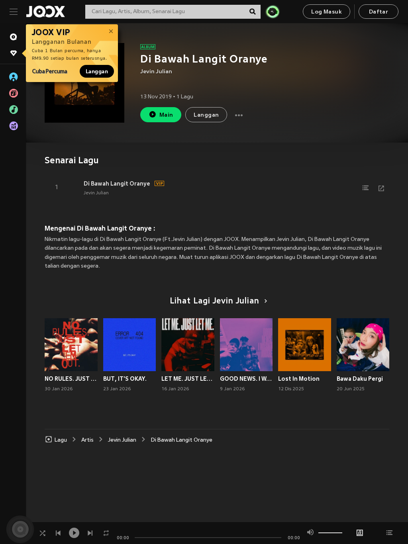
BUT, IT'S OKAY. (125, 379)
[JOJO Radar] (272, 12)
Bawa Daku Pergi (360, 379)
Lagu (61, 440)
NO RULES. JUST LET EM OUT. (71, 379)
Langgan (97, 71)
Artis (87, 440)
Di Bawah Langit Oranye (117, 183)
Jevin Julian (156, 72)
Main (166, 115)
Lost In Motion (299, 379)
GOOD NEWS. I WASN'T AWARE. (246, 379)
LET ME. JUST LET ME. (187, 379)
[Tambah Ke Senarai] (365, 188)
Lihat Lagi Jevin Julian (214, 301)
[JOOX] (45, 12)
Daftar (378, 12)
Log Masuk (326, 12)
